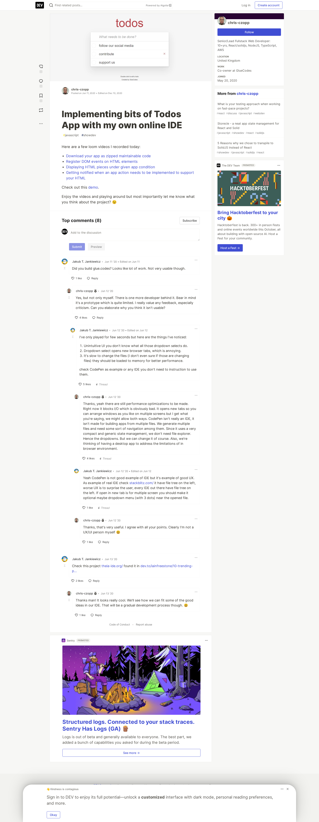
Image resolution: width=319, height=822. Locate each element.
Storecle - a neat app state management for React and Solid (248, 128)
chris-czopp (80, 89)
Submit (77, 247)
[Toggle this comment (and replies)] (65, 268)
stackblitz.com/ (141, 483)
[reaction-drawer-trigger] (41, 68)
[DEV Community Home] (39, 5)
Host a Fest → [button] (230, 248)
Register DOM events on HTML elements (102, 161)
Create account (268, 5)
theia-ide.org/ (112, 566)
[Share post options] (41, 123)
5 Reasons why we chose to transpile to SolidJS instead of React (245, 147)
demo (93, 187)
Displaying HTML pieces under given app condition (110, 167)
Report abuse (144, 624)
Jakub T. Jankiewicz (86, 261)
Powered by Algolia (157, 5)
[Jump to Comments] (41, 83)
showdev (89, 135)
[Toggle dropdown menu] (196, 260)
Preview (96, 247)
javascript (71, 135)
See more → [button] (131, 753)
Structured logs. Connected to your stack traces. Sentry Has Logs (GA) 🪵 (128, 725)
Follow (249, 32)
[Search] (51, 5)
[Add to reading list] (41, 97)
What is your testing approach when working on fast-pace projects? (248, 108)
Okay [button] (53, 815)
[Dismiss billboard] (287, 789)
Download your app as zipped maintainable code (108, 156)
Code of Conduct (119, 624)
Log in (246, 5)
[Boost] (41, 110)
